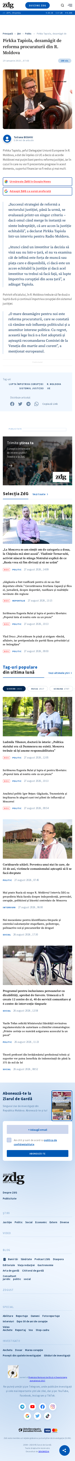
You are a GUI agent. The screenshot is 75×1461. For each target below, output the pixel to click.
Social (7, 935)
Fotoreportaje (51, 1316)
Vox (31, 1330)
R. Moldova (54, 384)
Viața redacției (26, 1265)
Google (27, 1416)
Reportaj (20, 1330)
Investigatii (11, 1341)
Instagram (52, 1406)
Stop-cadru (42, 1330)
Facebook (42, 1406)
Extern (53, 1222)
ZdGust (8, 1290)
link (11, 465)
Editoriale (9, 1265)
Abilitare (8, 1316)
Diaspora (58, 1259)
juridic (6, 1279)
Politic (28, 33)
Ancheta (7, 1350)
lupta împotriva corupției (26, 384)
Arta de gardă (11, 1270)
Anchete (7, 1330)
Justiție (7, 1222)
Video (7, 1233)
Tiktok (47, 1416)
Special (8, 1307)
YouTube (32, 1406)
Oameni (35, 1316)
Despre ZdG (10, 1192)
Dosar (18, 1350)
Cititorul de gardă (33, 1270)
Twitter (37, 1416)
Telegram (22, 1406)
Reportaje (18, 601)
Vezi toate (39, 494)
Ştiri (19, 33)
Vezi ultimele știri (59, 672)
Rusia (37, 689)
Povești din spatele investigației (22, 1355)
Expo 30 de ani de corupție (32, 1321)
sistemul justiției (31, 388)
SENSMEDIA (43, 1451)
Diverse (64, 1222)
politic (17, 1279)
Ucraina (61, 689)
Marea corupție (34, 1350)
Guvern (14, 689)
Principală (8, 33)
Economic (41, 1222)
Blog (6, 1250)
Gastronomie (45, 1265)
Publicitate (9, 1198)
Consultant (9, 1276)
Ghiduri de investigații (57, 1355)
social (27, 1279)
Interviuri (9, 907)
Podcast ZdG (42, 1259)
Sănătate (26, 1259)
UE (48, 388)
